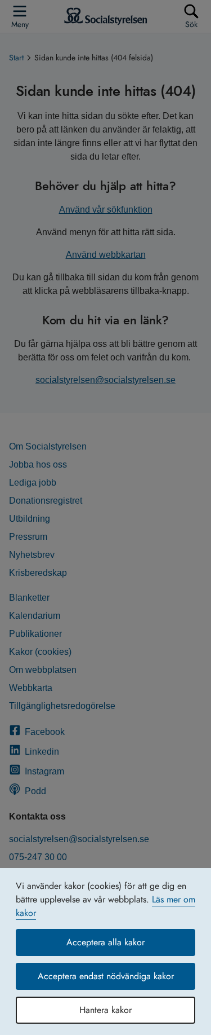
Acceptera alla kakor (105, 942)
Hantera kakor (105, 1009)
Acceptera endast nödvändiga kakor (106, 976)
